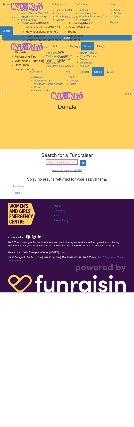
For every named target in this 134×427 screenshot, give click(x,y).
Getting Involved (72, 17)
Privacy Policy (61, 220)
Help (55, 46)
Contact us (59, 210)
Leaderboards (24, 69)
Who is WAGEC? (37, 23)
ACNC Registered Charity (111, 257)
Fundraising (17, 46)
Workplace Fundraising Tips (33, 60)
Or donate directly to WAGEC (67, 170)
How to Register (78, 23)
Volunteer (74, 40)
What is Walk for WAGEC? (43, 27)
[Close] (132, 94)
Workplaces (75, 35)
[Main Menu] (1, 94)
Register (74, 46)
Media (61, 60)
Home (14, 17)
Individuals (18, 186)
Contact (62, 56)
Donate (88, 46)
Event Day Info (35, 35)
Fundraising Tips (25, 56)
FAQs (61, 52)
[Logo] (27, 6)
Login (102, 46)
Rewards (20, 52)
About (25, 17)
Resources (22, 65)
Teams (72, 31)
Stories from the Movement (43, 40)
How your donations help (42, 31)
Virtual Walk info (78, 27)
